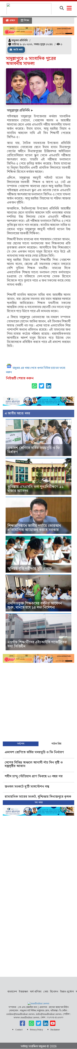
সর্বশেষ (20, 744)
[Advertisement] (38, 701)
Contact (19, 1029)
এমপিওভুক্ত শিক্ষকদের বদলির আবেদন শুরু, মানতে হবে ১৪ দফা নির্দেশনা (34, 605)
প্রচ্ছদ (12, 20)
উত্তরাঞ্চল (23, 992)
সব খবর (39, 802)
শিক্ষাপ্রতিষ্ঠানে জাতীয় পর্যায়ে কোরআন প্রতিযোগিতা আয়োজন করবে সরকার (34, 528)
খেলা (45, 992)
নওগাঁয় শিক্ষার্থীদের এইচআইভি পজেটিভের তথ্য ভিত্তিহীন (37, 644)
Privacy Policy (36, 1029)
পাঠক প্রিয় (56, 744)
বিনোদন (54, 992)
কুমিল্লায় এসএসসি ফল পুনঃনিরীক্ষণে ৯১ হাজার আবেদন (35, 489)
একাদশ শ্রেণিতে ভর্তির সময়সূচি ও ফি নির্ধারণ (33, 450)
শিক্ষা (26, 20)
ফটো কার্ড (18, 49)
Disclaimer (55, 1029)
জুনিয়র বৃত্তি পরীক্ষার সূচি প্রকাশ (29, 569)
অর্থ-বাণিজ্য (35, 992)
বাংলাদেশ (12, 992)
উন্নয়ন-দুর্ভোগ (67, 992)
